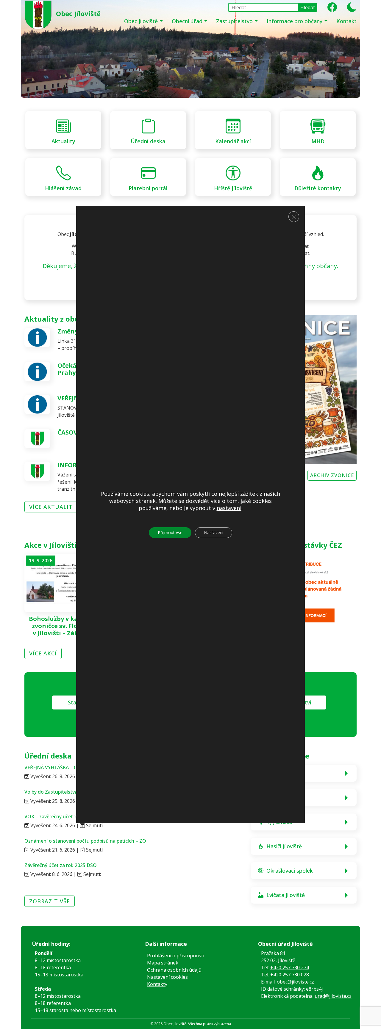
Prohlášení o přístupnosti (175, 955)
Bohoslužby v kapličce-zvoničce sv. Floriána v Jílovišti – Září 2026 (63, 626)
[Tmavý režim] (350, 9)
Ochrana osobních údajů (174, 970)
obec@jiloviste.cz (295, 981)
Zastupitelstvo (235, 21)
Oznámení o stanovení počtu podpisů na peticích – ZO (85, 841)
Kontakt (346, 21)
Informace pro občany (295, 21)
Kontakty (157, 984)
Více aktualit (51, 506)
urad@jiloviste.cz (333, 996)
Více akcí (43, 653)
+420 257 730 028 (289, 974)
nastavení (229, 508)
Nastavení (213, 533)
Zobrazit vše (49, 901)
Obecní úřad (188, 21)
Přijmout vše (170, 533)
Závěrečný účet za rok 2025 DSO (60, 865)
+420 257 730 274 (289, 967)
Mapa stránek (162, 962)
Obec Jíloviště (141, 21)
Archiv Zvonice (332, 475)
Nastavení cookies (167, 977)
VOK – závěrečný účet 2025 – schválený (68, 816)
